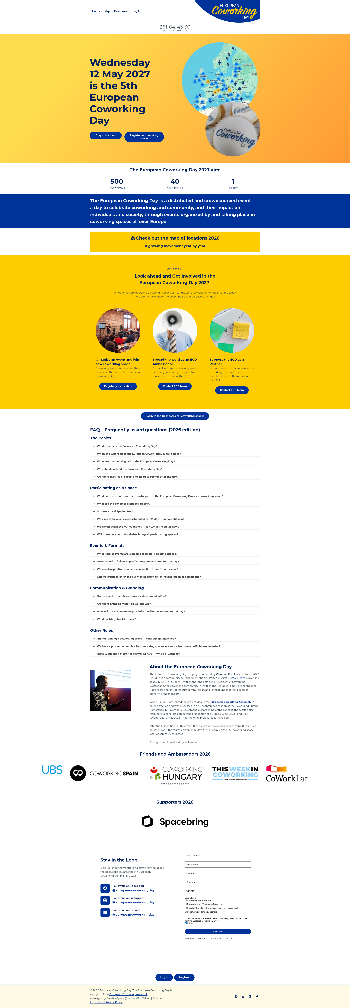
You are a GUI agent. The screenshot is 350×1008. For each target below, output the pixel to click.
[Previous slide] (46, 773)
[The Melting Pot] (282, 773)
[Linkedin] (250, 996)
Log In (136, 11)
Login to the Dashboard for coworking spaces (175, 416)
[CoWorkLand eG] (229, 773)
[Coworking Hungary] (114, 773)
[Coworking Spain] (44, 773)
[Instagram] (243, 996)
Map (107, 11)
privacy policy (214, 938)
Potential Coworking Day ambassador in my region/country (213, 908)
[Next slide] (304, 773)
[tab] (162, 784)
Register (184, 977)
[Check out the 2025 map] (221, 99)
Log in (164, 977)
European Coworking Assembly (128, 994)
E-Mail (190, 923)
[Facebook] (236, 996)
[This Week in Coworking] (175, 773)
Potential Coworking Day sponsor (202, 912)
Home (96, 11)
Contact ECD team (175, 386)
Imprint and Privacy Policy (106, 1002)
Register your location (118, 386)
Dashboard (121, 11)
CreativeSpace (236, 678)
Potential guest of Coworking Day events (205, 904)
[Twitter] (257, 996)
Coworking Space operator (199, 900)
